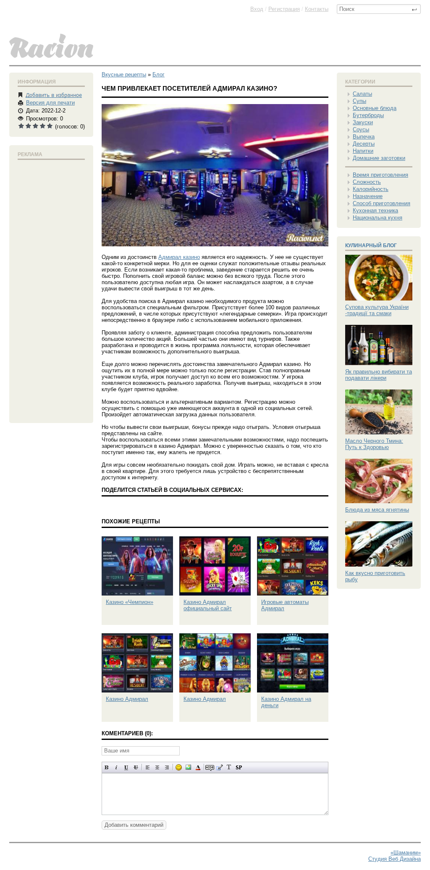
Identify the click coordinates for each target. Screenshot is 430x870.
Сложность (367, 182)
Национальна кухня (377, 217)
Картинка (188, 767)
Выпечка (364, 136)
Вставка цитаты (219, 767)
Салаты (362, 94)
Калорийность (370, 189)
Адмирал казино (179, 257)
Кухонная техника (375, 210)
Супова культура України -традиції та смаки (377, 310)
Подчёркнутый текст (126, 767)
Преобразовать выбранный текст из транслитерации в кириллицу (229, 767)
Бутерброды (368, 115)
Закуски (363, 122)
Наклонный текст (116, 767)
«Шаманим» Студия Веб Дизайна (394, 855)
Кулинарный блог (371, 245)
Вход (256, 9)
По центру (157, 767)
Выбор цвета (198, 767)
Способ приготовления (381, 203)
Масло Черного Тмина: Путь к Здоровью (374, 444)
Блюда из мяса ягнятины (377, 510)
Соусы (361, 129)
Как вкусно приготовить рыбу (375, 576)
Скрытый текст (210, 767)
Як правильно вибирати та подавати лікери (378, 374)
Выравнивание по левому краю (147, 767)
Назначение (368, 196)
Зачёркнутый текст (136, 767)
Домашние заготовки (379, 158)
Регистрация (284, 9)
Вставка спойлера (239, 767)
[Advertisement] (51, 289)
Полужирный (107, 767)
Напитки (363, 151)
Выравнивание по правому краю (167, 767)
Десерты (364, 144)
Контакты (316, 9)
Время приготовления (380, 175)
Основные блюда (374, 108)
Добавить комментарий (134, 825)
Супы (359, 101)
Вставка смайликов (179, 767)
